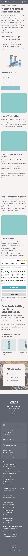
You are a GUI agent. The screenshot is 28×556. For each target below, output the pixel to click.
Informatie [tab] (22, 263)
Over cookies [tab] (14, 263)
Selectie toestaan (14, 291)
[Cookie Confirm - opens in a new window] (21, 260)
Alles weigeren (14, 294)
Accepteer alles (14, 287)
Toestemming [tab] (5, 263)
